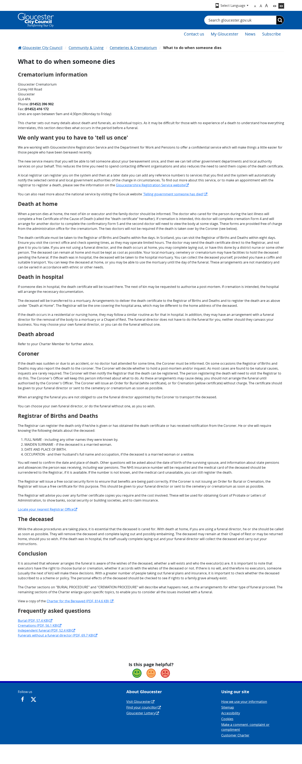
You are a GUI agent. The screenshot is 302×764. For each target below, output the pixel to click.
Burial (33, 620)
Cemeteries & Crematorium (133, 47)
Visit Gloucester (138, 701)
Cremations (38, 625)
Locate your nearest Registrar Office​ (46, 509)
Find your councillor (141, 707)
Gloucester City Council (42, 47)
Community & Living (86, 47)
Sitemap (227, 707)
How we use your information (244, 701)
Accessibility (230, 713)
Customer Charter (235, 735)
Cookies (227, 719)
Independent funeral (44, 630)
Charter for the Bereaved (78, 601)
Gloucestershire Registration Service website (150, 185)
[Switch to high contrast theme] (281, 6)
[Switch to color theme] (275, 6)
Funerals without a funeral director (56, 635)
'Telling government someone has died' (173, 194)
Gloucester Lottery (140, 713)
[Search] (280, 20)
